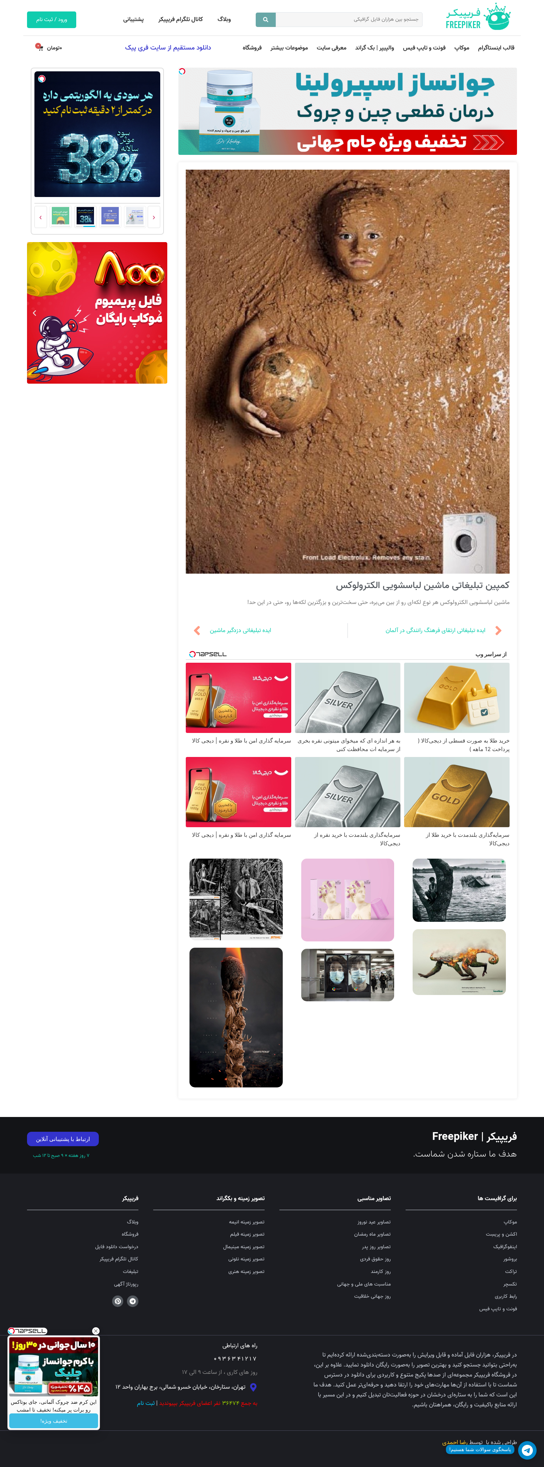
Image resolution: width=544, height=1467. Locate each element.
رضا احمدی (455, 1442)
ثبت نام (146, 1403)
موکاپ (461, 48)
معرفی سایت (331, 48)
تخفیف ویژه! (53, 1421)
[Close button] (96, 1331)
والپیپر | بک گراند (374, 48)
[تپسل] (182, 71)
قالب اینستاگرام (496, 48)
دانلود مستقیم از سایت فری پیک (168, 48)
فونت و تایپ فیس (424, 48)
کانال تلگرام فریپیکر (180, 19)
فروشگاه (252, 48)
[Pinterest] (118, 1301)
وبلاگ (224, 19)
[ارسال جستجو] (266, 20)
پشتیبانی (133, 19)
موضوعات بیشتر (289, 48)
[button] (160, 313)
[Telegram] (132, 1301)
